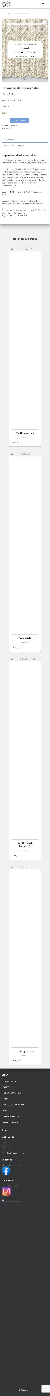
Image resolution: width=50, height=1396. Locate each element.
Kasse (5, 1099)
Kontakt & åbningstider (13, 1105)
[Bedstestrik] (25, 543)
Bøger (9, 14)
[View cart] (47, 4)
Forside (4, 14)
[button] (44, 22)
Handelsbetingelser (12, 1093)
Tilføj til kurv (19, 120)
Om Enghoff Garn (11, 1117)
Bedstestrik (25, 638)
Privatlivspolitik (10, 1122)
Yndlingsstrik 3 (25, 433)
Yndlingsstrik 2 (25, 1051)
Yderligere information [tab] (14, 146)
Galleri (6, 1087)
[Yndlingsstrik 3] (25, 338)
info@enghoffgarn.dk (15, 1153)
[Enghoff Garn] (7, 4)
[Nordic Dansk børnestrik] (25, 748)
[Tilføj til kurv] (36, 442)
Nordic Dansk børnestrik (25, 845)
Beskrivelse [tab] (9, 140)
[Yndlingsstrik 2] (25, 956)
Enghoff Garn (9, 1081)
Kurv (5, 1111)
